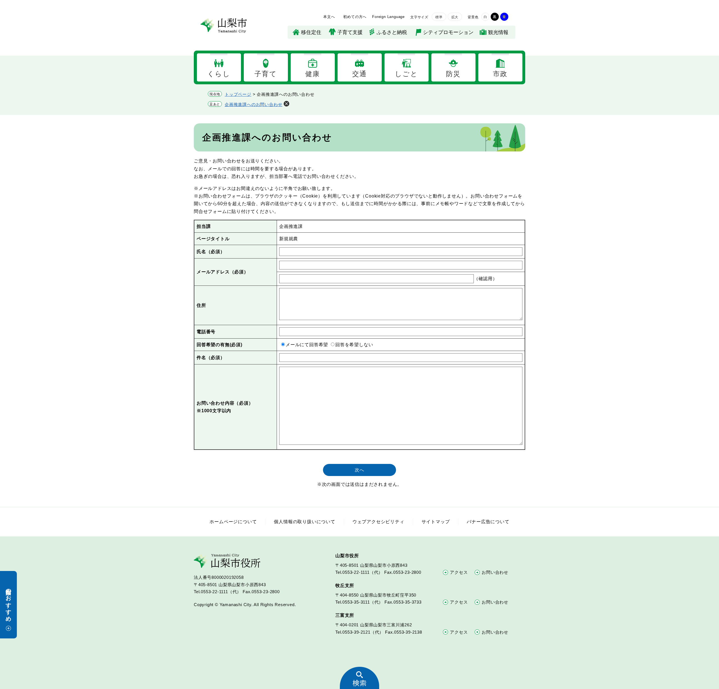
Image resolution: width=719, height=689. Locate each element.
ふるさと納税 (392, 32)
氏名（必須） (211, 251)
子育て (265, 74)
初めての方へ (355, 17)
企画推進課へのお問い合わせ (253, 104)
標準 (439, 17)
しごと (406, 74)
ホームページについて (233, 521)
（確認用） (485, 278)
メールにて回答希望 (307, 344)
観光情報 (498, 32)
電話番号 (206, 331)
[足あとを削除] (286, 103)
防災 (453, 74)
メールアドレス (223, 271)
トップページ (238, 94)
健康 (312, 74)
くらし (218, 74)
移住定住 (311, 32)
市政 (500, 74)
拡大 (455, 17)
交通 (359, 74)
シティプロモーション (448, 32)
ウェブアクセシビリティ (378, 521)
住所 (201, 305)
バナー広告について (488, 521)
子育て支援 (350, 32)
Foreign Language (388, 17)
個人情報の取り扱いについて (304, 521)
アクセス (459, 572)
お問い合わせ (495, 572)
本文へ (329, 17)
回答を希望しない (354, 344)
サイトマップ (436, 521)
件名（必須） (211, 357)
